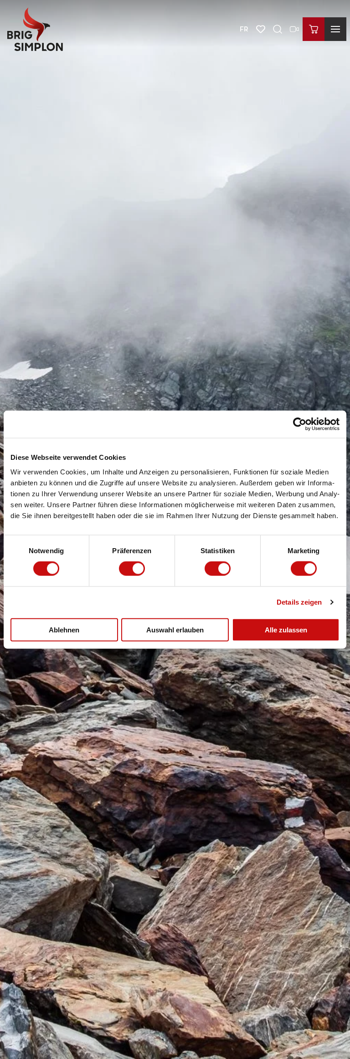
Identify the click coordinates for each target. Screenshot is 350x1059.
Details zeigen (299, 602)
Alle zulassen (286, 629)
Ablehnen (64, 629)
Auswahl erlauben (175, 629)
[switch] (132, 568)
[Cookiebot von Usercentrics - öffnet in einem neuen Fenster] (300, 424)
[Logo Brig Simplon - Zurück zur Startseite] (35, 29)
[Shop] (313, 29)
